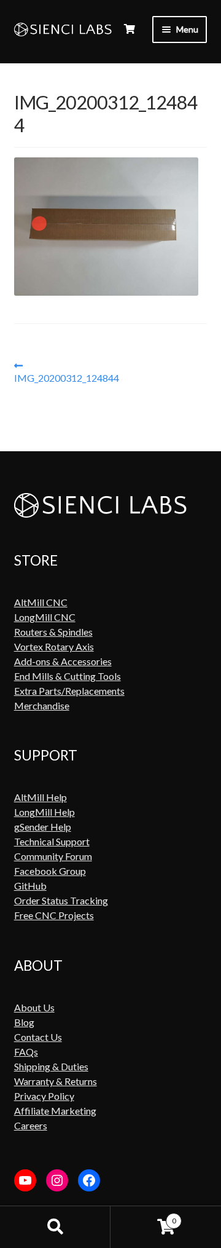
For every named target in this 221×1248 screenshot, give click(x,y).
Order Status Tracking (61, 900)
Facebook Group (50, 871)
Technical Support (52, 841)
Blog (24, 1022)
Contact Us (38, 1037)
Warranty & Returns (55, 1081)
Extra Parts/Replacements (69, 691)
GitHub (30, 885)
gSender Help (42, 826)
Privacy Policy (44, 1096)
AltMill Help (40, 797)
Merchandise (41, 705)
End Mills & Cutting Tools (67, 676)
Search (55, 1227)
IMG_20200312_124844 (66, 372)
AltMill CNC (41, 602)
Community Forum (53, 856)
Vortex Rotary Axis (54, 646)
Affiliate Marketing (55, 1110)
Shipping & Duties (51, 1066)
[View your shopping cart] (129, 28)
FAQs (26, 1051)
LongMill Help (44, 812)
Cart (143, 1216)
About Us (34, 1007)
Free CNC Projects (54, 915)
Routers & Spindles (53, 632)
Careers (30, 1125)
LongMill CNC (45, 617)
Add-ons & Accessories (63, 661)
